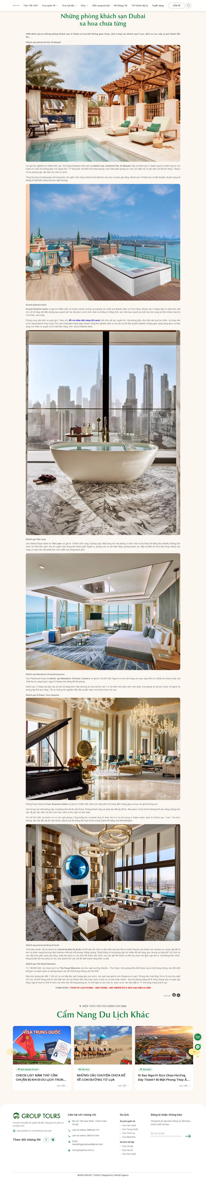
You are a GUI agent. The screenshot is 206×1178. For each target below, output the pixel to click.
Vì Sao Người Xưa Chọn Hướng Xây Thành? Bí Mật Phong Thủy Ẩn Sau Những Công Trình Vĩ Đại (163, 1077)
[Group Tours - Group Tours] (16, 5)
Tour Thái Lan (128, 1133)
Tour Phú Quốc (129, 1154)
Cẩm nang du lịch (101, 5)
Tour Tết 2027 (30, 5)
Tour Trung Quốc (130, 1129)
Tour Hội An (127, 1150)
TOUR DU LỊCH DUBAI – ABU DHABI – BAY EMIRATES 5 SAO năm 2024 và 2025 (110, 987)
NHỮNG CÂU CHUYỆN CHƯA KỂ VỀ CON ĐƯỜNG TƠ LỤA (101, 1077)
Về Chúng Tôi (120, 5)
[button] (11, 1052)
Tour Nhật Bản (129, 1137)
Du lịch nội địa (127, 1141)
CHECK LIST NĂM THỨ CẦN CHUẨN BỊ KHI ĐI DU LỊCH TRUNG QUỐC (41, 1077)
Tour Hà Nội (127, 1146)
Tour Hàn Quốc (129, 1125)
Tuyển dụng (158, 5)
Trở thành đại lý (139, 5)
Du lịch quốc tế (127, 1121)
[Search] (189, 5)
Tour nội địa (68, 5)
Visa (83, 5)
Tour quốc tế (48, 5)
